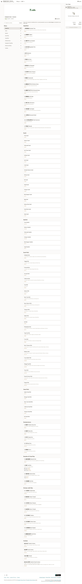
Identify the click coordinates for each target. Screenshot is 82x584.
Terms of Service (53, 577)
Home (5, 577)
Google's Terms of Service (31, 580)
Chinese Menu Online (57, 580)
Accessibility (59, 577)
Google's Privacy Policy (21, 580)
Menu (8, 577)
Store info (58, 18)
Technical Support (42, 577)
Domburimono (13, 40)
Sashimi (13, 33)
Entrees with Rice (13, 45)
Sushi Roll (13, 35)
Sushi (13, 30)
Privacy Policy (48, 577)
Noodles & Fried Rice (13, 43)
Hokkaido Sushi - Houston (8, 1)
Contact (18, 577)
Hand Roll (13, 38)
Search (20, 22)
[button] (42, 30)
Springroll (51, 581)
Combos (13, 48)
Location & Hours (13, 577)
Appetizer (13, 28)
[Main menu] (1, 1)
